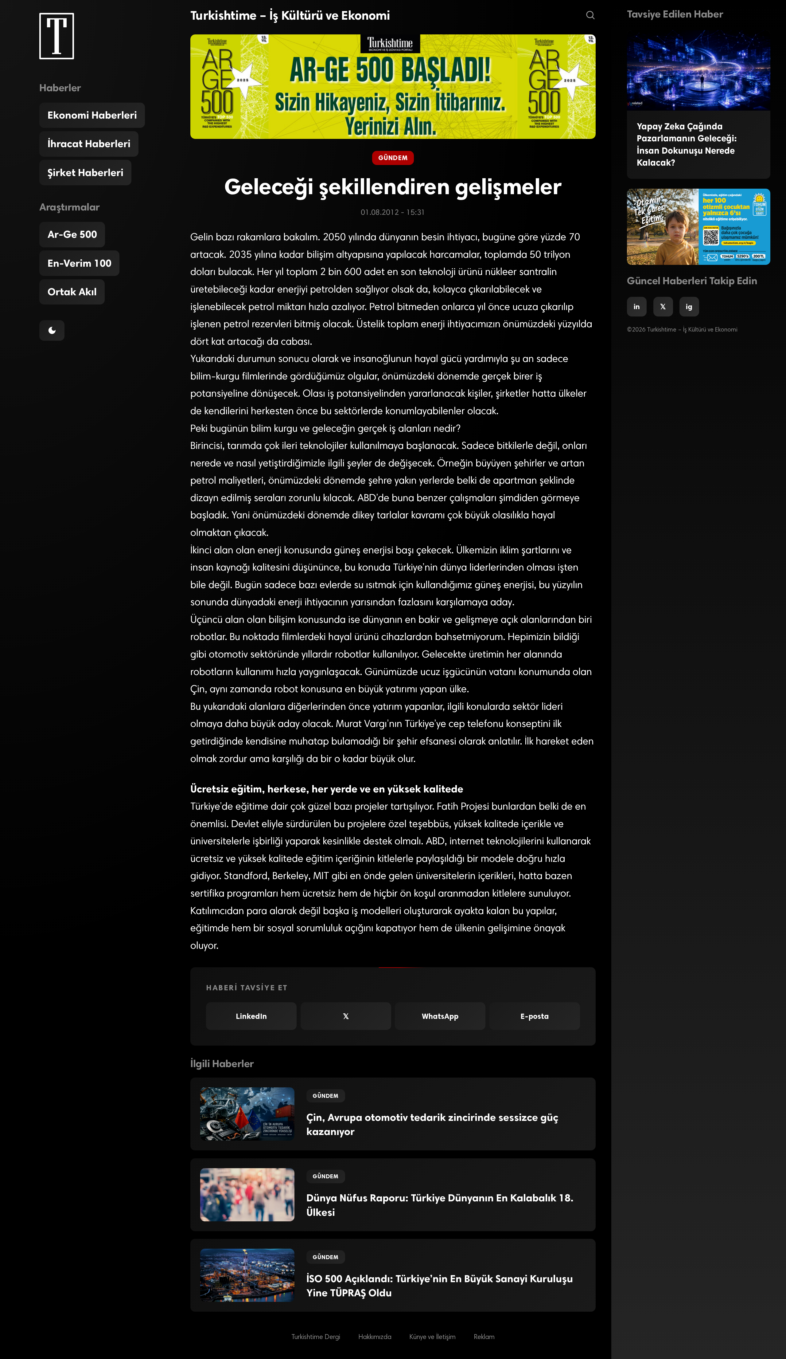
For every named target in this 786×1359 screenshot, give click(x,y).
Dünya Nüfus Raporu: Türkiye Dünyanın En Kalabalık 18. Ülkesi (440, 1205)
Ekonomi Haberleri (92, 115)
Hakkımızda (374, 1337)
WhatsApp (440, 1016)
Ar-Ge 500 (72, 234)
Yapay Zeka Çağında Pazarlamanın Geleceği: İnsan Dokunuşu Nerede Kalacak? (687, 144)
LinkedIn (251, 1016)
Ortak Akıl (72, 292)
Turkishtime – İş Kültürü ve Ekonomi (290, 15)
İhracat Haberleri (89, 144)
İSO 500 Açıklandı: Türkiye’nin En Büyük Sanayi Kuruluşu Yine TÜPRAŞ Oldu (439, 1286)
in (637, 306)
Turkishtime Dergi (315, 1337)
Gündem (392, 158)
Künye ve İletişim (432, 1337)
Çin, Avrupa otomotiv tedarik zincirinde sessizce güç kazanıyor (432, 1124)
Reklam (484, 1337)
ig (689, 306)
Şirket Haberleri (85, 173)
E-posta (534, 1016)
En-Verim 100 (79, 263)
